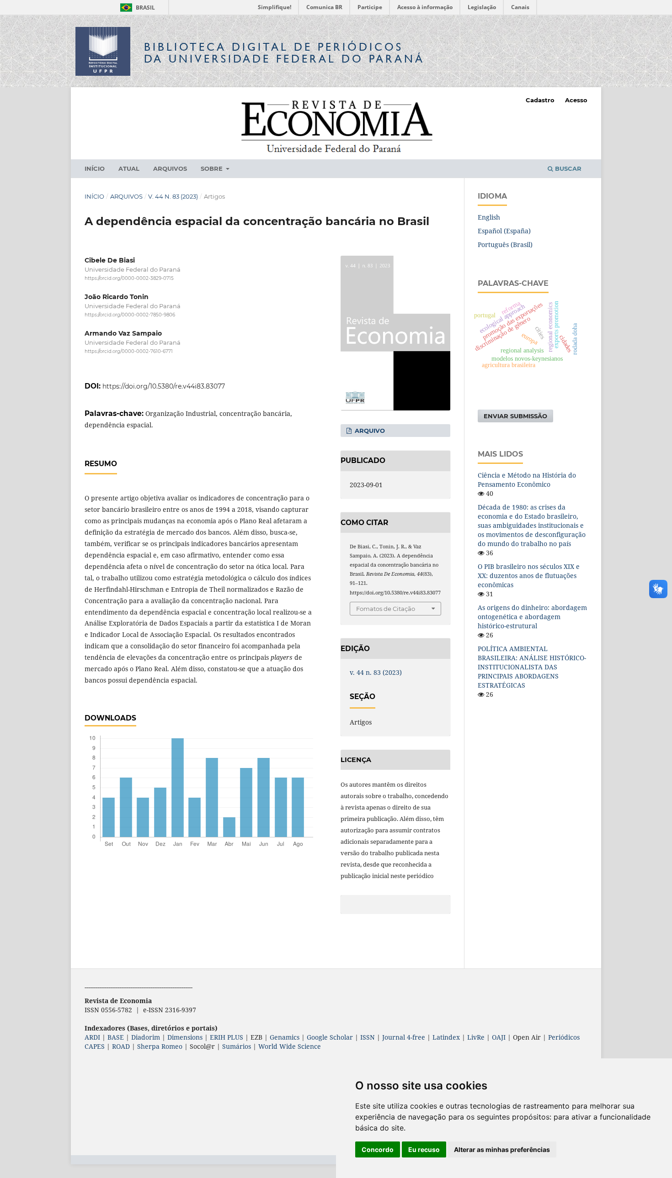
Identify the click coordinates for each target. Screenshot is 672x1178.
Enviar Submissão (515, 416)
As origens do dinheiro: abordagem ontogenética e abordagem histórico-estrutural (532, 616)
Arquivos (170, 168)
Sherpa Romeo (159, 1046)
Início (95, 168)
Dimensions (185, 1037)
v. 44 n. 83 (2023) (173, 196)
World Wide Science (289, 1046)
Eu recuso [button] (424, 1149)
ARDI (92, 1037)
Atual (128, 168)
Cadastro (540, 100)
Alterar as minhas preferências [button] (502, 1149)
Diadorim (145, 1037)
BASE (115, 1037)
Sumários (236, 1046)
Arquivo (369, 430)
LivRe (476, 1037)
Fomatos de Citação (385, 608)
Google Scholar (330, 1037)
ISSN (367, 1037)
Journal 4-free (403, 1037)
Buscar (567, 168)
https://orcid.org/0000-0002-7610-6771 (129, 352)
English (489, 217)
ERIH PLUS (226, 1037)
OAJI (499, 1037)
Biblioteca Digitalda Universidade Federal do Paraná (284, 53)
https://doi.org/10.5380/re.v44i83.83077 (163, 386)
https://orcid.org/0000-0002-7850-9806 (130, 315)
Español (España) (504, 230)
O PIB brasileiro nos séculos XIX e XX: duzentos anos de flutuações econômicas (529, 575)
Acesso (576, 100)
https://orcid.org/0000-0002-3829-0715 (129, 278)
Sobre (212, 168)
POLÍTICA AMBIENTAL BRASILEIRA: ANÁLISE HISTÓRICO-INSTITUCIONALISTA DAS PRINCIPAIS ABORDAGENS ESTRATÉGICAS (532, 666)
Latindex (446, 1037)
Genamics (284, 1037)
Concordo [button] (378, 1149)
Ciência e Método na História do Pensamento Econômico (527, 480)
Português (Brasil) (505, 244)
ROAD (121, 1046)
